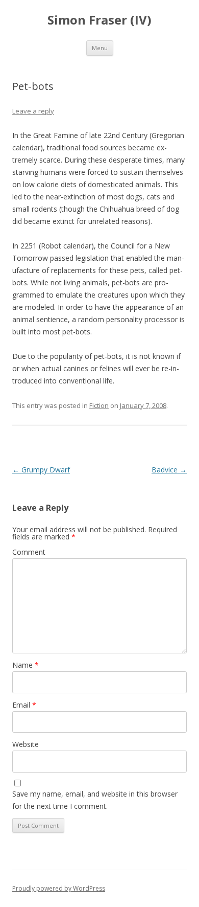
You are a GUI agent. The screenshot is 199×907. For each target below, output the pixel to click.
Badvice (169, 469)
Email (24, 705)
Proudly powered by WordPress (58, 888)
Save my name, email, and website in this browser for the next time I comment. (95, 800)
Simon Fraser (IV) (99, 20)
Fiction (99, 405)
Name (25, 665)
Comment (28, 552)
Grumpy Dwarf (41, 469)
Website (25, 744)
